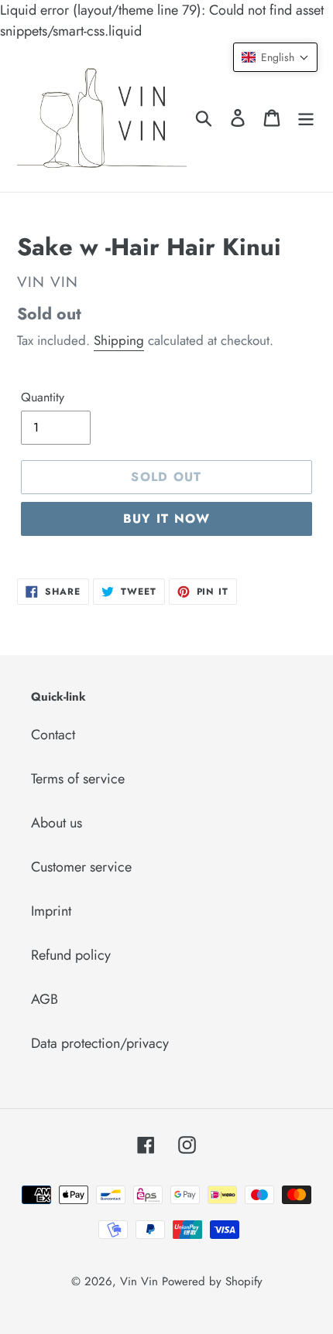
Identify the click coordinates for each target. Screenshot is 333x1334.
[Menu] (306, 117)
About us (56, 823)
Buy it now (167, 518)
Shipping (119, 340)
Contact (53, 735)
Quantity (42, 397)
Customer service (81, 867)
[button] (275, 57)
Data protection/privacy (100, 1043)
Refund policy (71, 955)
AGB (44, 999)
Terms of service (78, 779)
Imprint (51, 911)
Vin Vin (141, 1281)
